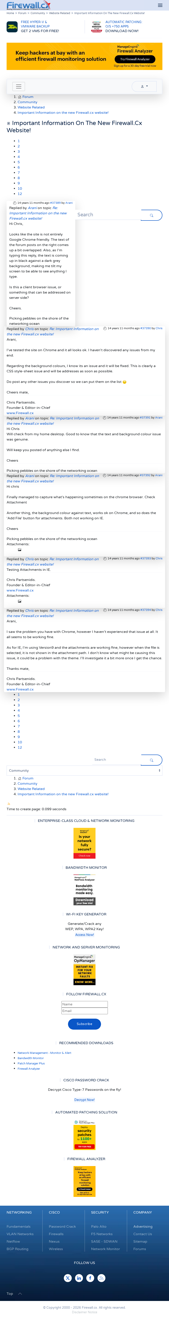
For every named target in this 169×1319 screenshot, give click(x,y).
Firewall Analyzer (29, 1069)
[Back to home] (29, 5)
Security (100, 1212)
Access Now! (84, 935)
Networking (19, 1212)
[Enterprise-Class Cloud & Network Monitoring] (84, 843)
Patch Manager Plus (31, 1063)
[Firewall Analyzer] (84, 1181)
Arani (69, 203)
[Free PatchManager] (84, 1134)
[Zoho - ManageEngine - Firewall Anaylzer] (84, 56)
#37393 (145, 558)
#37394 (145, 610)
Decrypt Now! (84, 1100)
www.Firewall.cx (20, 413)
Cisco (54, 1212)
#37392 (145, 475)
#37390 (145, 328)
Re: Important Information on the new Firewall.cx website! (38, 213)
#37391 (145, 417)
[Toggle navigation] (18, 86)
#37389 (55, 203)
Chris (159, 328)
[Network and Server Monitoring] (84, 969)
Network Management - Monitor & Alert (44, 1053)
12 (20, 194)
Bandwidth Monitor (31, 1058)
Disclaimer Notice (84, 1312)
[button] (160, 5)
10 (20, 188)
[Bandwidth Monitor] (84, 889)
